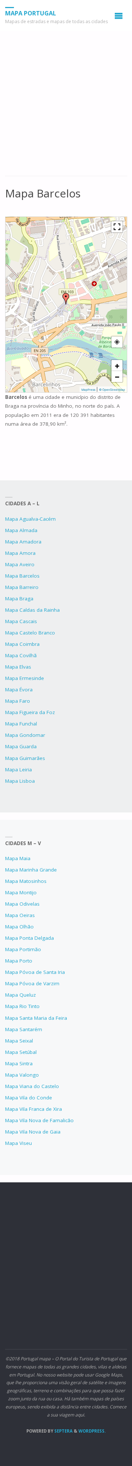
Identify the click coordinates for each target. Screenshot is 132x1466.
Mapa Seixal (19, 1040)
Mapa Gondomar (25, 735)
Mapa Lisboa (20, 781)
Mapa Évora (19, 689)
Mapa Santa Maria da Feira (36, 1018)
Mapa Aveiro (19, 564)
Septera (63, 1431)
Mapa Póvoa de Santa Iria (35, 972)
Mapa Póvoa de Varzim (32, 983)
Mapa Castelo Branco (30, 632)
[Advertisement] (66, 107)
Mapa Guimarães (25, 758)
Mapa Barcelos (22, 575)
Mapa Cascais (21, 621)
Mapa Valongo (22, 1075)
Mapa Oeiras (20, 915)
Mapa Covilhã (21, 655)
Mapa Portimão (23, 949)
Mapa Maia (17, 858)
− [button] (117, 376)
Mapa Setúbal (21, 1052)
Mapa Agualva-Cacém (30, 519)
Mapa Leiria (18, 769)
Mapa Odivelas (22, 904)
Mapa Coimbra (22, 644)
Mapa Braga (19, 598)
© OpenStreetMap (112, 390)
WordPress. (92, 1431)
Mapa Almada (21, 530)
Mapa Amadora (23, 541)
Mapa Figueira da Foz (30, 712)
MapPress (88, 390)
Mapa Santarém (23, 1029)
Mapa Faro (17, 701)
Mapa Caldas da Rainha (32, 610)
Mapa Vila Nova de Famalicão (39, 1120)
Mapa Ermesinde (24, 678)
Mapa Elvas (18, 666)
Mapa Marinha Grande (31, 869)
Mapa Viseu (18, 1143)
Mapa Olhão (19, 926)
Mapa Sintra (19, 1063)
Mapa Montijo (21, 892)
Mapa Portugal (30, 13)
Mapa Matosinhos (26, 881)
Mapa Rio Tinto (22, 1006)
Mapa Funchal (21, 723)
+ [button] (117, 365)
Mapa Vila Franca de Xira (33, 1109)
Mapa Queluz (20, 995)
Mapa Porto (18, 960)
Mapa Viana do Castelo (32, 1086)
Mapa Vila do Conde (28, 1097)
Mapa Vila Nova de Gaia (32, 1131)
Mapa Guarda (21, 746)
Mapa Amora (20, 553)
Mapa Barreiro (21, 587)
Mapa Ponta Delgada (29, 938)
